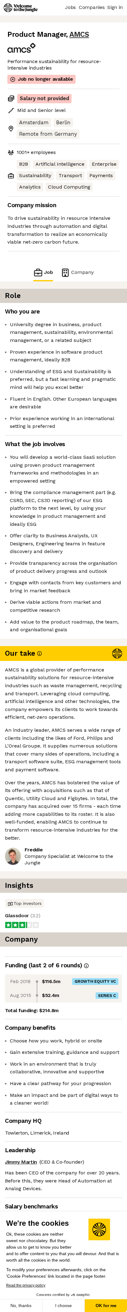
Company (82, 272)
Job (48, 272)
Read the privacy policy (25, 1285)
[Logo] (21, 7)
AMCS (79, 34)
